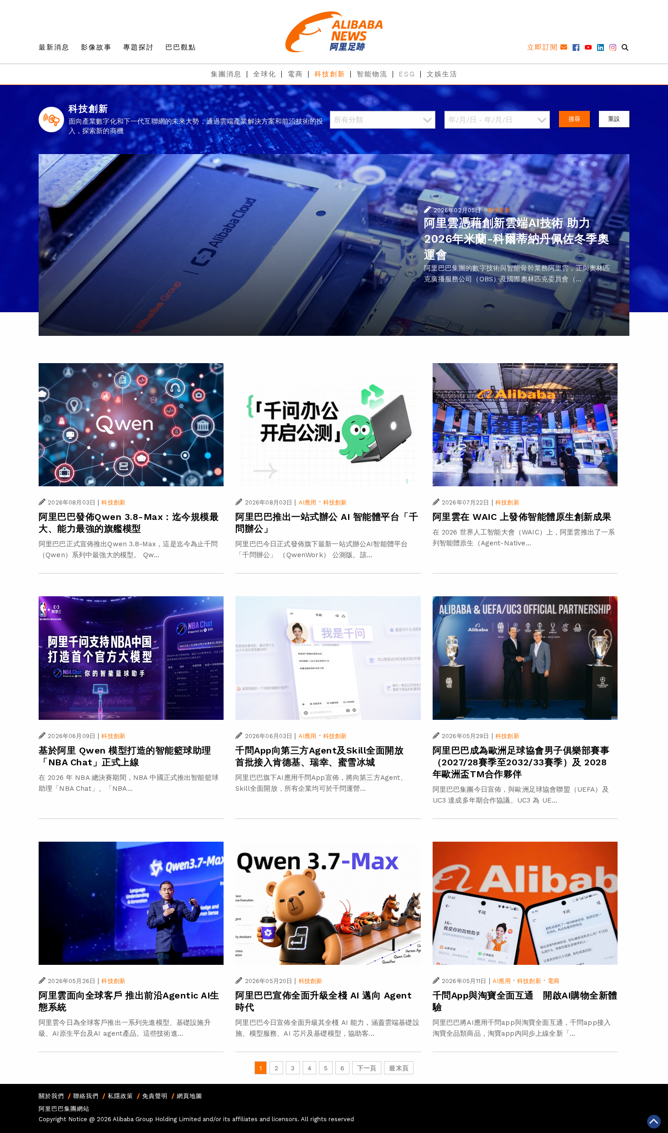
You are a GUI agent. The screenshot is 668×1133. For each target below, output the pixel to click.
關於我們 (51, 1096)
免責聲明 (155, 1096)
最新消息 (54, 47)
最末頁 (398, 1068)
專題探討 (138, 47)
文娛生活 (442, 74)
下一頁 (366, 1068)
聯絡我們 (86, 1096)
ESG (407, 74)
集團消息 (226, 74)
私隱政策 (120, 1096)
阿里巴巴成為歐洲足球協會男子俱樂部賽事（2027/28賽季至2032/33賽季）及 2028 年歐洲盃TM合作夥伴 (521, 762)
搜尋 (574, 118)
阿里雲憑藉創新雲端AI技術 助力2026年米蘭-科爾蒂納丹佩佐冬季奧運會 (516, 238)
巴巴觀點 (180, 47)
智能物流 (372, 74)
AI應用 (308, 502)
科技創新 (329, 74)
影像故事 (96, 47)
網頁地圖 (189, 1096)
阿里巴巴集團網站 (64, 1108)
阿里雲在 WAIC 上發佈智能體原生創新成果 (522, 516)
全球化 (264, 74)
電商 (295, 74)
